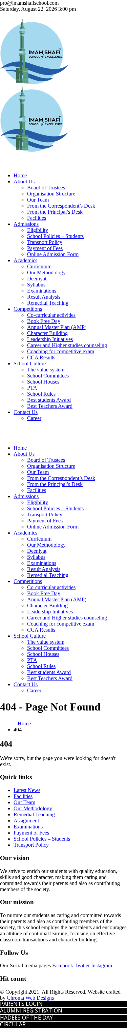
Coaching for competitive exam (60, 351)
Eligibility (37, 230)
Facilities (36, 218)
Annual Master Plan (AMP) (56, 327)
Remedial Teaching (47, 303)
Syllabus (36, 285)
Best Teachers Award (49, 406)
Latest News (27, 790)
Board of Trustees (46, 187)
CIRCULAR (13, 1024)
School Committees (48, 376)
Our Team (38, 200)
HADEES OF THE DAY (26, 1017)
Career (34, 418)
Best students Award (49, 400)
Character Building (47, 333)
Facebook (62, 965)
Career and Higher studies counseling (67, 345)
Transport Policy (44, 242)
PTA (32, 388)
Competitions (28, 309)
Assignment (26, 820)
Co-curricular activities (51, 315)
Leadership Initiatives (50, 339)
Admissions (26, 224)
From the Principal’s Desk (55, 212)
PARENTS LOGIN (21, 1003)
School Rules (41, 394)
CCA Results (41, 357)
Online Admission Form (53, 254)
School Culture (30, 363)
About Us (24, 181)
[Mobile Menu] (2, 429)
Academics (25, 260)
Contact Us (26, 412)
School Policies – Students (55, 236)
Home (20, 175)
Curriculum (39, 266)
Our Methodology (46, 272)
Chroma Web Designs (30, 998)
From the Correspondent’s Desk (61, 206)
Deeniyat (36, 278)
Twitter (82, 965)
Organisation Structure (51, 193)
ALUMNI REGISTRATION (31, 1010)
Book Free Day (43, 321)
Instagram (101, 965)
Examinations (41, 291)
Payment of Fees (45, 248)
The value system (45, 369)
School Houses (43, 382)
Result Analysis (43, 297)
